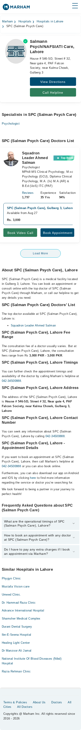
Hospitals (25, 21)
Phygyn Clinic (11, 578)
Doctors (56, 702)
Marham (7, 21)
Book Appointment (57, 233)
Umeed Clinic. (11, 594)
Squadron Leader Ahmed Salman (33, 325)
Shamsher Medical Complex (21, 618)
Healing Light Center (16, 642)
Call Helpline (53, 92)
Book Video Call (20, 233)
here (33, 477)
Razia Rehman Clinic (16, 671)
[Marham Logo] (16, 8)
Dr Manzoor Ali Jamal (17, 650)
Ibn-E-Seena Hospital (16, 634)
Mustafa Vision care (15, 586)
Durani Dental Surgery (17, 626)
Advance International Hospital (23, 610)
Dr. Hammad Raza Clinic (19, 602)
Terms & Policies (15, 702)
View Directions (52, 82)
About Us (39, 702)
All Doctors (24, 706)
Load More (40, 253)
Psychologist (11, 123)
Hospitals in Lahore (50, 21)
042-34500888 (11, 380)
